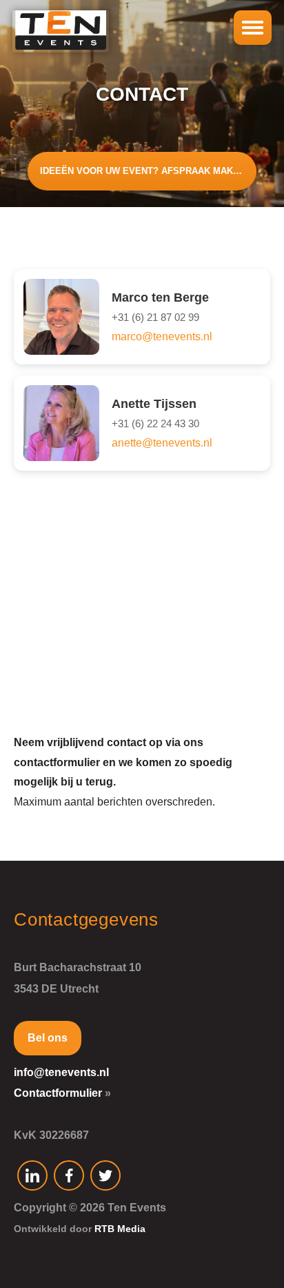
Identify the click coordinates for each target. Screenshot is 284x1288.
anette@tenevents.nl (162, 443)
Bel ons (48, 1038)
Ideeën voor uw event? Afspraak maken (142, 171)
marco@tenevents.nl (162, 336)
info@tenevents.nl (61, 1072)
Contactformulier (58, 1093)
